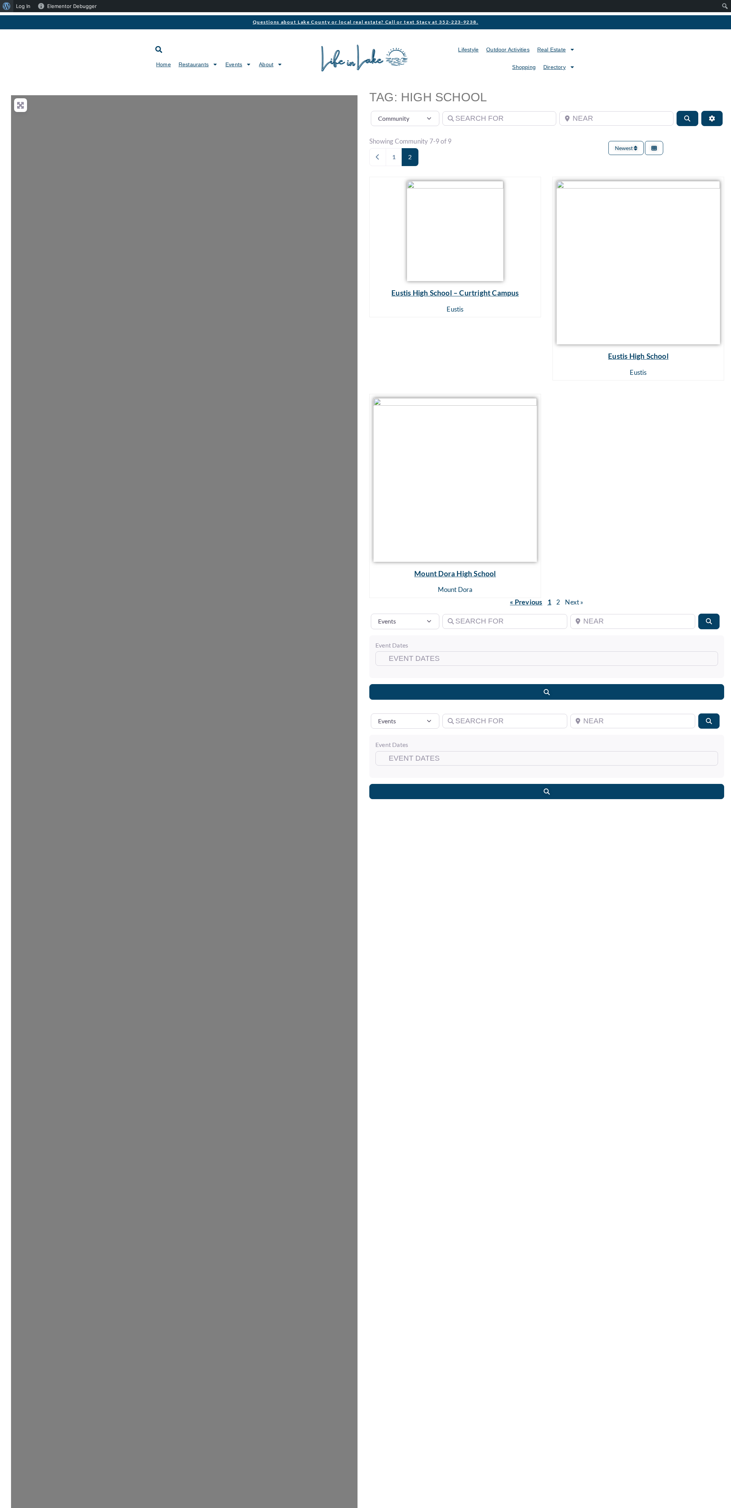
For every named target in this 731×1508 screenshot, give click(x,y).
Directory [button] (554, 67)
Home (163, 64)
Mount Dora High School (455, 573)
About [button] (266, 64)
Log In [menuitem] (23, 6)
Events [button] (233, 64)
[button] (158, 49)
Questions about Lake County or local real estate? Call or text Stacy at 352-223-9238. (366, 22)
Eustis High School (638, 356)
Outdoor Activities (508, 49)
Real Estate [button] (551, 49)
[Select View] (654, 148)
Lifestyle (468, 49)
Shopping (524, 67)
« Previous (526, 602)
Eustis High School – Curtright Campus (455, 292)
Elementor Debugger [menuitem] (72, 6)
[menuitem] (6, 6)
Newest (624, 148)
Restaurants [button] (194, 64)
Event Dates (391, 645)
